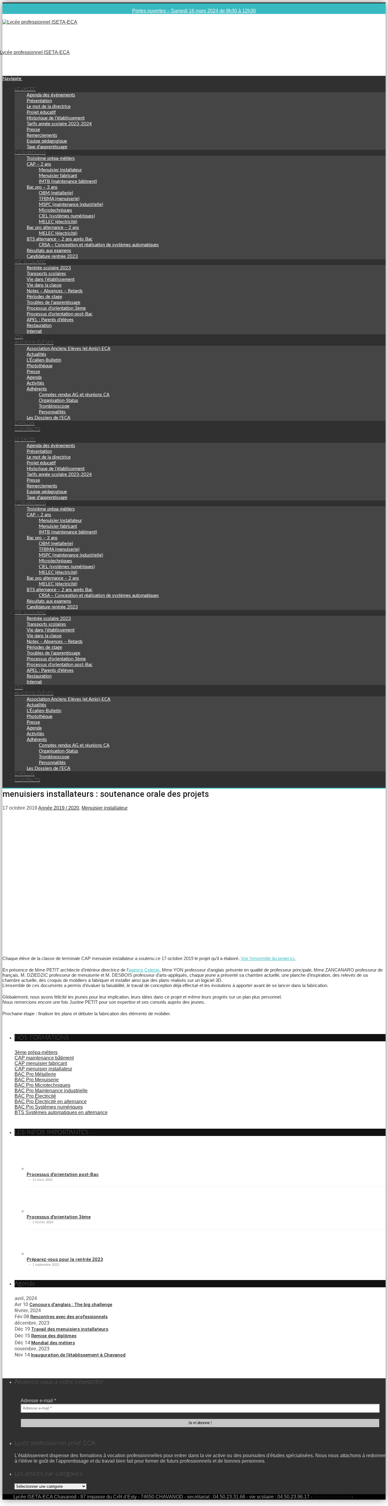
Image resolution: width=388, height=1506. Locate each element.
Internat (34, 331)
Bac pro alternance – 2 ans (53, 227)
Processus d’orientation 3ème (56, 308)
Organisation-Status (58, 400)
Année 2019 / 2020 (58, 807)
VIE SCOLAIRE (30, 262)
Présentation (39, 101)
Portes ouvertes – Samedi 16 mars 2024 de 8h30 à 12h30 (194, 10)
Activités (35, 383)
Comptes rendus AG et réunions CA (74, 395)
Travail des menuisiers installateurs (69, 1329)
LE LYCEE (25, 89)
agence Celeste (144, 969)
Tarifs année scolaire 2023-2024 (59, 124)
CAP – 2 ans (39, 164)
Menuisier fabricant (58, 176)
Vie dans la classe (44, 285)
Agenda (34, 377)
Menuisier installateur (60, 170)
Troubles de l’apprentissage (53, 302)
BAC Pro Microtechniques (42, 1085)
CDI (19, 337)
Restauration (39, 325)
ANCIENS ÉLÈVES (34, 342)
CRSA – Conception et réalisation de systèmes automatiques (99, 245)
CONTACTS (27, 429)
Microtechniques (55, 210)
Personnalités (52, 412)
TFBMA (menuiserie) (59, 199)
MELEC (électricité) (58, 222)
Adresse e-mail (38, 1400)
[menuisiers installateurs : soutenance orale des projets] (106, 948)
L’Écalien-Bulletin (44, 360)
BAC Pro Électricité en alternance (51, 1101)
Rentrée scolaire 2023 (49, 268)
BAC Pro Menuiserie (37, 1079)
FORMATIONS (30, 152)
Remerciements (42, 135)
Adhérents (37, 389)
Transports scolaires (46, 273)
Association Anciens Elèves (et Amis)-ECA (68, 348)
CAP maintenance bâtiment (44, 1057)
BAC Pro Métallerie (35, 1074)
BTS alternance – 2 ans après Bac (59, 239)
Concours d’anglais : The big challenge (70, 1304)
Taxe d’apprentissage (47, 147)
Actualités (36, 354)
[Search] (4, 27)
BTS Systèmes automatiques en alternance (61, 1112)
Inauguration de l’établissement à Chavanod (78, 1355)
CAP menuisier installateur (43, 1068)
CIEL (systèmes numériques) (67, 216)
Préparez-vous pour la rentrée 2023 (65, 1259)
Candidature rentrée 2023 (52, 256)
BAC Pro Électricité (35, 1096)
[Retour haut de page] (384, 1501)
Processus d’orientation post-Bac (59, 314)
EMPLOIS (25, 423)
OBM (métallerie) (56, 193)
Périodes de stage (44, 297)
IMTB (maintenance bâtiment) (68, 181)
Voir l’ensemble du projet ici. (268, 958)
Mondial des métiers (53, 1343)
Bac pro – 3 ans (42, 187)
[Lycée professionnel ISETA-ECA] (39, 22)
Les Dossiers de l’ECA (48, 418)
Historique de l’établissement (56, 118)
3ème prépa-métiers (36, 1052)
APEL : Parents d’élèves (50, 320)
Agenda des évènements (51, 95)
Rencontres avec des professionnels (69, 1316)
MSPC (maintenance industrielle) (71, 204)
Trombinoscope (54, 406)
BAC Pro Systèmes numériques (49, 1107)
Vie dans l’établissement (51, 279)
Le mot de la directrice (49, 106)
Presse (33, 129)
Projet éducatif (41, 112)
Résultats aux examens (49, 250)
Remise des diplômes (53, 1336)
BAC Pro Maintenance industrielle (51, 1090)
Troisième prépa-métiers (51, 158)
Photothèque (39, 366)
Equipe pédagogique (47, 141)
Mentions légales (331, 1496)
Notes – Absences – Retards (55, 291)
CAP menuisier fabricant (41, 1063)
